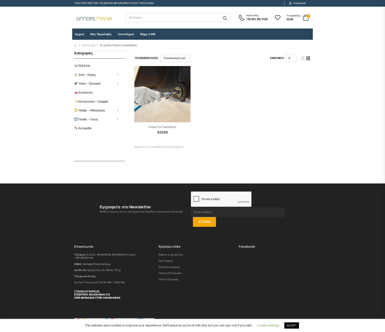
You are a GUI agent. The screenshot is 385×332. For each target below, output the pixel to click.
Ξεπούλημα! (126, 34)
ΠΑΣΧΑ (82, 65)
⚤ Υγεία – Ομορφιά (87, 83)
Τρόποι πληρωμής (168, 279)
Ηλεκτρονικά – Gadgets (93, 101)
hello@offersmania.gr (97, 264)
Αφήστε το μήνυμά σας (170, 254)
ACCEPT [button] (292, 325)
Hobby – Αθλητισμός (91, 110)
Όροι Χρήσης (165, 261)
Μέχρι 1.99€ (148, 34)
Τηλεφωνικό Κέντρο (85, 276)
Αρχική (79, 34)
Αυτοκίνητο (85, 92)
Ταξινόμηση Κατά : (147, 58)
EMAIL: (78, 264)
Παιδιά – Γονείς (88, 119)
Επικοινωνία (299, 3)
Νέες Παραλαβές (101, 34)
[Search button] (225, 17)
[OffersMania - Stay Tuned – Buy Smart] (94, 17)
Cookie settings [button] (268, 325)
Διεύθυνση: (80, 270)
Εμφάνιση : (277, 58)
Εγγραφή (205, 222)
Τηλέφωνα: (80, 255)
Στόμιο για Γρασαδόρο (162, 127)
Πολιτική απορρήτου (169, 267)
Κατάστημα (88, 45)
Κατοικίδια (84, 128)
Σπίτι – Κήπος (87, 74)
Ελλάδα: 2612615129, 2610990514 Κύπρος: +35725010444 (105, 256)
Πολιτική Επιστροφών (170, 273)
